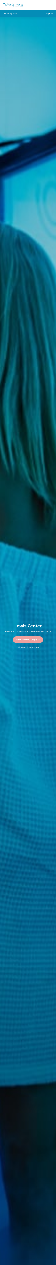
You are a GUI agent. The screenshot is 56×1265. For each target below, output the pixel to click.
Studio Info (34, 647)
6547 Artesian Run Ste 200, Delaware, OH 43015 (28, 631)
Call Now (21, 647)
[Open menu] (50, 5)
